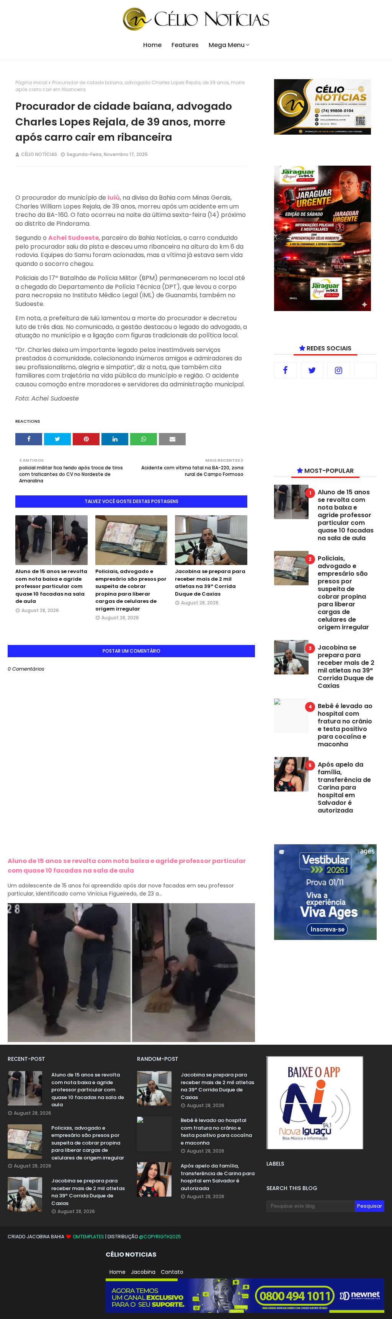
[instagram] (338, 370)
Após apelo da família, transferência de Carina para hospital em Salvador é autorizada (344, 787)
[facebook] (285, 370)
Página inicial (31, 82)
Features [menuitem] (185, 45)
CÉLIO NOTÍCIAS (39, 154)
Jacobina (143, 1272)
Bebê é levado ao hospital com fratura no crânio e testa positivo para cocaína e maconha (345, 725)
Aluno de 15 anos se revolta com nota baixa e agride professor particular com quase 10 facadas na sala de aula (51, 586)
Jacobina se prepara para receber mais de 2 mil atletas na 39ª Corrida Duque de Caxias (210, 583)
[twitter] (312, 370)
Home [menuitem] (152, 45)
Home (117, 1272)
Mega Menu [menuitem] (227, 45)
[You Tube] (365, 370)
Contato (172, 1272)
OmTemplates (88, 1236)
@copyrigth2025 (160, 1236)
